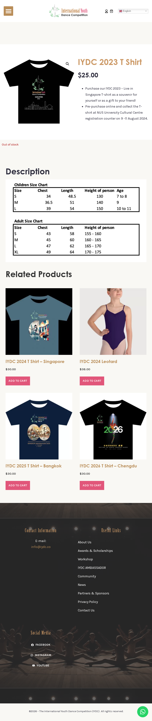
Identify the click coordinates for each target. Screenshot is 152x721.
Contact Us (86, 610)
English (126, 10)
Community (87, 576)
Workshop (85, 559)
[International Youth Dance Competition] (69, 10)
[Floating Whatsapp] (142, 711)
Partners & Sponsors (93, 593)
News (82, 585)
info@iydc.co (41, 547)
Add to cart (18, 380)
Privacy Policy (88, 602)
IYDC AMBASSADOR (92, 568)
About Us (84, 542)
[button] (8, 11)
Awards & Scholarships (95, 551)
